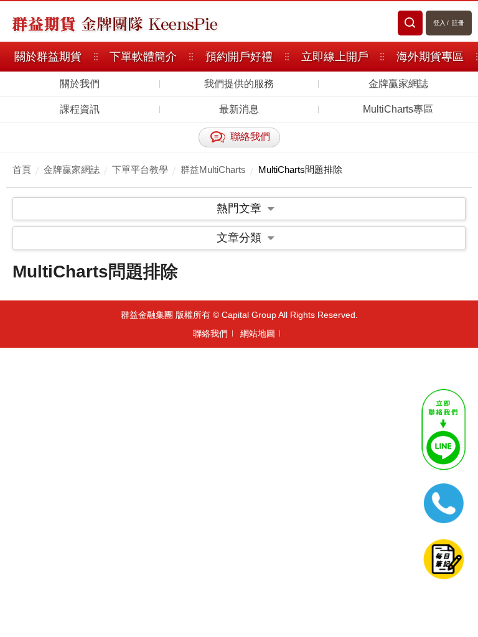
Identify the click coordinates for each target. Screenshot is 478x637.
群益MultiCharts (213, 169)
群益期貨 (43, 23)
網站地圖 (257, 333)
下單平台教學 (140, 169)
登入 (439, 22)
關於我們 (80, 83)
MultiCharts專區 (398, 109)
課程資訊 (80, 109)
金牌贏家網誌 (398, 83)
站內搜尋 (410, 23)
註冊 (458, 22)
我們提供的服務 (239, 83)
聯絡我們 (210, 333)
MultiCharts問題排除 (300, 169)
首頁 (21, 169)
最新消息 (239, 109)
